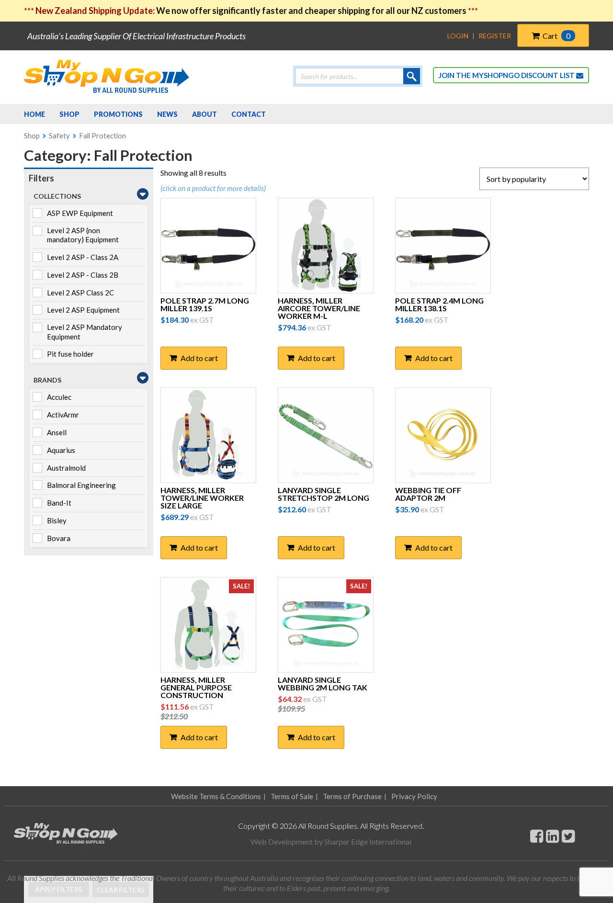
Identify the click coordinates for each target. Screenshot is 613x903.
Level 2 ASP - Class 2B (82, 275)
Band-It (59, 502)
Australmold (66, 467)
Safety (59, 135)
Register (494, 36)
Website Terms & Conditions (216, 796)
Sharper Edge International (367, 841)
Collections (57, 196)
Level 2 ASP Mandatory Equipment (84, 332)
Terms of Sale (292, 796)
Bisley (57, 520)
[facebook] (536, 835)
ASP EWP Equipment (80, 213)
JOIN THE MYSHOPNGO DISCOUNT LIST (507, 75)
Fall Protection (102, 135)
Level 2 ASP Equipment (83, 309)
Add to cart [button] (199, 357)
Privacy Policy (414, 796)
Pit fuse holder (70, 354)
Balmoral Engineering (81, 485)
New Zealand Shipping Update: (95, 10)
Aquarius (61, 450)
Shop (32, 135)
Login (457, 36)
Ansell (57, 432)
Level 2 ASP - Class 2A (82, 257)
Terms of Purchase (352, 796)
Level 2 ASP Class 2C (80, 292)
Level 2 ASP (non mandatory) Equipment (83, 235)
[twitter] (568, 835)
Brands (47, 380)
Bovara (58, 538)
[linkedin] (552, 835)
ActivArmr (63, 414)
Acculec (59, 397)
